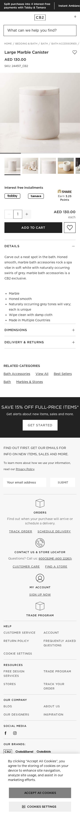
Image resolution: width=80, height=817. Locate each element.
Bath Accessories (17, 374)
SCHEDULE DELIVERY (54, 531)
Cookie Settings (18, 653)
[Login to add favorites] (74, 52)
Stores (10, 684)
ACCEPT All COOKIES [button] (40, 793)
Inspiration (53, 714)
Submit (63, 482)
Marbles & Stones (29, 382)
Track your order (54, 686)
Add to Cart (33, 228)
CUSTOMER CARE (26, 566)
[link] (12, 17)
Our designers (16, 714)
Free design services (14, 673)
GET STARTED (40, 425)
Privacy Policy (25, 469)
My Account (40, 587)
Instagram (15, 733)
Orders (40, 512)
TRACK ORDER (20, 531)
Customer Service (20, 632)
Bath (7, 382)
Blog (8, 706)
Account (51, 632)
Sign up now (40, 594)
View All (42, 374)
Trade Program (40, 615)
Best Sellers (63, 374)
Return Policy (16, 641)
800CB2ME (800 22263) (55, 558)
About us (52, 706)
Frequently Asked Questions (60, 643)
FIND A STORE (56, 566)
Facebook (6, 733)
